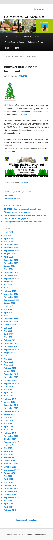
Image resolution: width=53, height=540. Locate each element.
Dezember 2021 (11, 318)
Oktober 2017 (10, 439)
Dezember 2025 (11, 244)
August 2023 (9, 281)
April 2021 (8, 334)
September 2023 (11, 278)
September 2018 (11, 411)
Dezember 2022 (11, 293)
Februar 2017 (10, 457)
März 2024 (8, 269)
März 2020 (8, 364)
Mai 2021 (8, 330)
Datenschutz (31, 520)
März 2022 (8, 315)
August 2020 (9, 352)
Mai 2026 (8, 235)
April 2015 (8, 503)
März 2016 (8, 482)
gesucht (8, 47)
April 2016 (8, 479)
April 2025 (8, 256)
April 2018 (8, 426)
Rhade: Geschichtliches (14, 42)
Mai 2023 (8, 284)
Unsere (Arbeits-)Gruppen (33, 36)
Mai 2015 (8, 500)
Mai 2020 (8, 358)
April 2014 (8, 507)
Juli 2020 (8, 355)
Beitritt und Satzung (12, 198)
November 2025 (11, 247)
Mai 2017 (8, 448)
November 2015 (11, 491)
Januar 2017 (9, 460)
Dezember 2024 (11, 260)
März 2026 (8, 241)
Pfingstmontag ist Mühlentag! (17, 212)
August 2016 (9, 472)
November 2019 (11, 377)
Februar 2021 (10, 340)
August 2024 (9, 266)
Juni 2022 (8, 306)
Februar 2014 (10, 510)
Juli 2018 (8, 417)
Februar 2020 (10, 368)
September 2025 (11, 250)
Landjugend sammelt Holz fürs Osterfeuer (23, 221)
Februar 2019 (10, 398)
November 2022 (11, 297)
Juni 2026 (8, 232)
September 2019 (11, 383)
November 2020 (11, 346)
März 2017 (8, 454)
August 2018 (9, 414)
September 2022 (11, 300)
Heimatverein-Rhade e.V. (24, 16)
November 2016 (11, 463)
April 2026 (8, 238)
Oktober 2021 (10, 324)
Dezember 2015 (11, 488)
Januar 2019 (9, 401)
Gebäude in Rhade (35, 42)
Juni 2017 (8, 445)
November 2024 (11, 263)
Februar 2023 (10, 290)
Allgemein (23, 182)
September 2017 (11, 442)
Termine (16, 36)
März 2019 (8, 395)
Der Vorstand (9, 195)
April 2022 (8, 312)
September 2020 (11, 349)
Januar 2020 (9, 371)
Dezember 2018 (11, 405)
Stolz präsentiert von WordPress (33, 534)
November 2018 (11, 408)
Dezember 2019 (11, 374)
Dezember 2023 (11, 272)
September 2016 (11, 469)
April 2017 (8, 451)
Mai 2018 (8, 423)
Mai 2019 (8, 389)
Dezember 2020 (11, 343)
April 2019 (8, 392)
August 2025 (9, 253)
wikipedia (23, 114)
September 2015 (11, 497)
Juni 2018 (8, 420)
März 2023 (8, 287)
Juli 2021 (8, 327)
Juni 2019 (8, 386)
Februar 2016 (10, 485)
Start (6, 36)
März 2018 (8, 429)
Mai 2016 (8, 476)
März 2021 (8, 337)
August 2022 (9, 303)
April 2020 (8, 361)
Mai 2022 (8, 309)
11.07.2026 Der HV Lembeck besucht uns (22, 209)
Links (17, 47)
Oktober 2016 (10, 466)
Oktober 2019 (10, 380)
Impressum (21, 520)
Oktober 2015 (10, 494)
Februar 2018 (10, 432)
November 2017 (11, 435)
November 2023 (11, 275)
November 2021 (11, 321)
